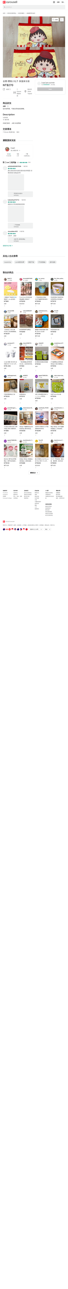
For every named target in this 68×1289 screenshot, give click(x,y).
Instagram (5, 494)
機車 (36, 505)
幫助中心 (5, 525)
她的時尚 (15, 494)
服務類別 (37, 508)
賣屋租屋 (37, 503)
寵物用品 (26, 498)
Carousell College (7, 498)
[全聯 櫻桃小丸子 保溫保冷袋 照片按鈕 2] (34, 62)
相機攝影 (58, 492)
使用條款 (41, 525)
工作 (36, 507)
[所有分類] (54, 2)
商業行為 (52, 525)
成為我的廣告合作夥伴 (33, 525)
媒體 (15, 525)
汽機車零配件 (38, 501)
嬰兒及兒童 (26, 496)
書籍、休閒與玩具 (60, 498)
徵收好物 (37, 496)
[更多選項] (4, 306)
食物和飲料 (48, 508)
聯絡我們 (10, 525)
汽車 (36, 500)
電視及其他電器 (28, 494)
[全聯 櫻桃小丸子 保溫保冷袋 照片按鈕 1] (34, 31)
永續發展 (19, 525)
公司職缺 (24, 525)
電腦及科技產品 (49, 492)
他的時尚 (15, 492)
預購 (36, 494)
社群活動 (37, 498)
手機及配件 (48, 494)
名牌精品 (15, 498)
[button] (21, 150)
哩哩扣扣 (37, 492)
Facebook (5, 492)
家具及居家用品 (28, 492)
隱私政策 (47, 525)
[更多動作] (62, 19)
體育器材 (47, 510)
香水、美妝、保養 (17, 496)
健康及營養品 (48, 506)
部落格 (4, 496)
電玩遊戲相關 (48, 511)
